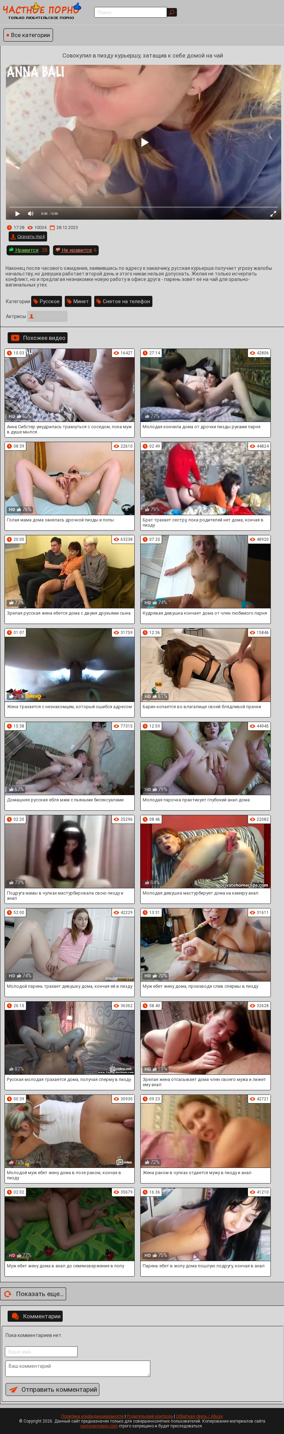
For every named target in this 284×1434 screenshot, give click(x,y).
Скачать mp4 (31, 236)
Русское (50, 301)
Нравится (26, 250)
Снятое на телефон (126, 301)
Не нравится (76, 250)
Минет (81, 301)
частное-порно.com (99, 1426)
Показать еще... (40, 1294)
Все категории (30, 35)
